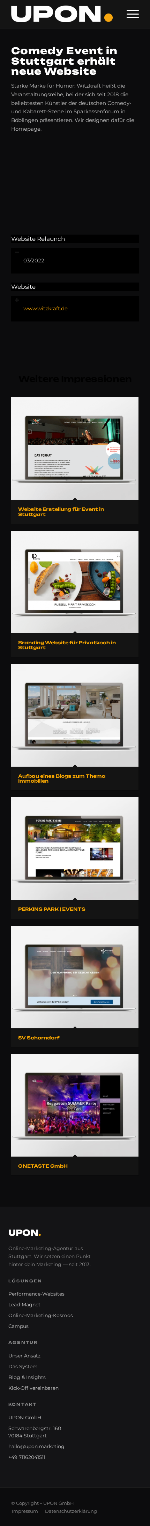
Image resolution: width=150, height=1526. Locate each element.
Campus (18, 1326)
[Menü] (129, 14)
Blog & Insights (27, 1377)
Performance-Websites (36, 1294)
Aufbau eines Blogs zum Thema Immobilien (62, 778)
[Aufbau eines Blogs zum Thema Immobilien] (74, 715)
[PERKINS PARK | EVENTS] (74, 848)
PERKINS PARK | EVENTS (51, 909)
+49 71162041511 (26, 1457)
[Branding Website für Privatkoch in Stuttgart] (74, 582)
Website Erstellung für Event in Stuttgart (61, 511)
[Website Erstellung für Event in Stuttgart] (74, 448)
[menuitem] (129, 14)
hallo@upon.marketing (36, 1446)
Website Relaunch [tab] (38, 238)
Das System (23, 1366)
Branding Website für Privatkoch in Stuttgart (67, 645)
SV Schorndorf (38, 1038)
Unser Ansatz (24, 1356)
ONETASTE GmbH (43, 1166)
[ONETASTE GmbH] (74, 1105)
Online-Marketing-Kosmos (40, 1315)
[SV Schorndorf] (74, 977)
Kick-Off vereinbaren (33, 1388)
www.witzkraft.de (45, 308)
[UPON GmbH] (62, 14)
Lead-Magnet (24, 1304)
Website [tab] (23, 286)
